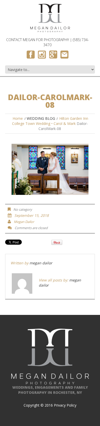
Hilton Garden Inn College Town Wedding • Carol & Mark (50, 121)
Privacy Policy (65, 405)
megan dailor (24, 221)
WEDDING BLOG (41, 118)
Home (18, 118)
